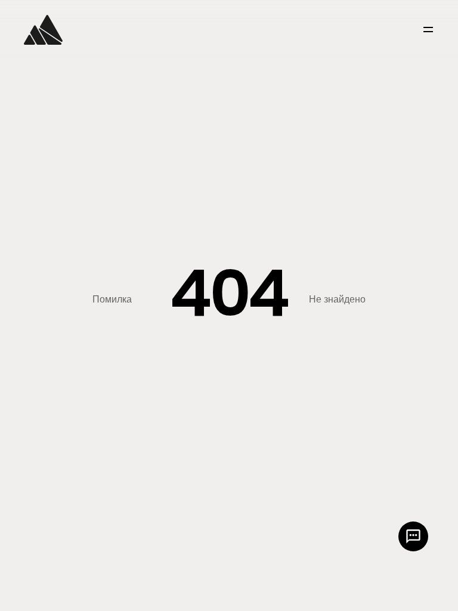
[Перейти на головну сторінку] (43, 30)
